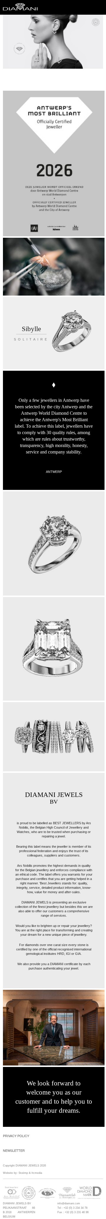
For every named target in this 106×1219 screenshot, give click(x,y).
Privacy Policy (16, 1135)
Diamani (22, 7)
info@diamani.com (68, 1203)
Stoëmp (23, 1172)
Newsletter (14, 1150)
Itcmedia (37, 1172)
